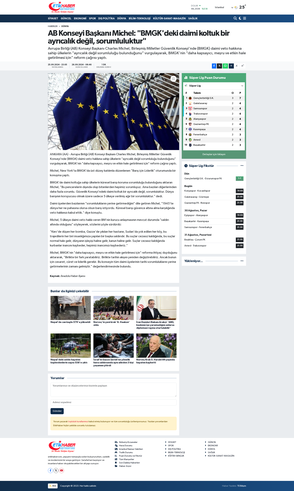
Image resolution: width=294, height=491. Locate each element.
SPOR (92, 18)
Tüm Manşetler (126, 459)
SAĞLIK (193, 18)
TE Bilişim (241, 486)
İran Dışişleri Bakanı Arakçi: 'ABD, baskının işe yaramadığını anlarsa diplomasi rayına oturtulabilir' (155, 325)
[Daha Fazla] (231, 66)
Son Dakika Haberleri (129, 463)
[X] (55, 470)
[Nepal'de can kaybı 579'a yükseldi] (71, 308)
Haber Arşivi (125, 466)
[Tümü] (242, 261)
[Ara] (235, 18)
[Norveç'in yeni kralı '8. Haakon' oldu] (113, 308)
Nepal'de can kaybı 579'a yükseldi (70, 322)
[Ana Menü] (244, 18)
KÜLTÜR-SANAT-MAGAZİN (169, 18)
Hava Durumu (125, 445)
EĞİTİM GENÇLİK (176, 456)
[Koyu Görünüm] (239, 18)
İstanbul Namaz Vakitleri (131, 449)
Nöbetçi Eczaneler (128, 442)
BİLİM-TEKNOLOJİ (140, 18)
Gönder (57, 411)
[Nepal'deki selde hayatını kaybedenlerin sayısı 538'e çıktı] (71, 345)
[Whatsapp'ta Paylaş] (225, 66)
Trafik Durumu (126, 452)
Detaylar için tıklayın (214, 154)
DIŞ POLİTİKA (106, 18)
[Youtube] (61, 470)
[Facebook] (50, 470)
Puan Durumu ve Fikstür (130, 456)
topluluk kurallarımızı (78, 421)
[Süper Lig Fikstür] (242, 166)
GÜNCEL (66, 18)
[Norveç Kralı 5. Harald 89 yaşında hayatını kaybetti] (156, 345)
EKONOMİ (80, 18)
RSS (54, 486)
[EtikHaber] (62, 7)
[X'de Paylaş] (219, 66)
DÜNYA (121, 18)
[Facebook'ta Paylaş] (214, 66)
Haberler (53, 26)
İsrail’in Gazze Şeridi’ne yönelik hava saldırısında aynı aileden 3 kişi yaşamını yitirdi (113, 362)
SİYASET (53, 18)
